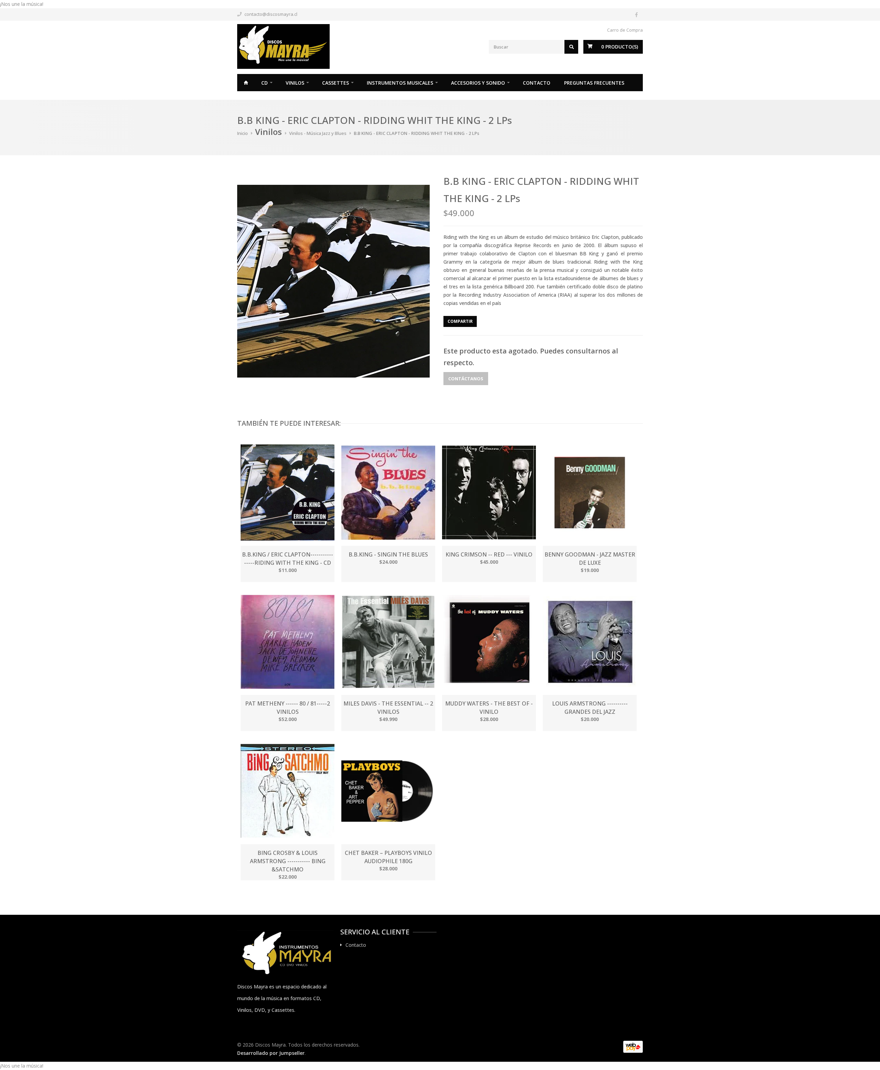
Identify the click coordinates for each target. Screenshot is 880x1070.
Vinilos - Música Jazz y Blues (317, 133)
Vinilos (295, 83)
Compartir (460, 321)
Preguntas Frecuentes (594, 83)
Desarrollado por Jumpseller (271, 1053)
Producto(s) (619, 46)
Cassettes (335, 83)
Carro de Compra (625, 30)
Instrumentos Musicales (400, 83)
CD (264, 83)
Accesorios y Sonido (478, 83)
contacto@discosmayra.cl (270, 14)
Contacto (536, 83)
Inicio (245, 82)
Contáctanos (465, 378)
